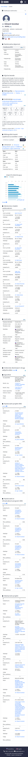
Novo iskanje (4, 6)
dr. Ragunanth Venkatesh (18, 225)
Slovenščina (11, 749)
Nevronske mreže (19, 485)
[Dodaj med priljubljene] (25, 14)
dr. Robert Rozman (20, 283)
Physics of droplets (20, 730)
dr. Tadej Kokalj (19, 295)
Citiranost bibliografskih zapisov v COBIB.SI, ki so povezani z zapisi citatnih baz (12, 146)
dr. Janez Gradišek (19, 439)
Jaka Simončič (18, 213)
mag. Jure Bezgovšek (18, 272)
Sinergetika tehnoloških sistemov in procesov (18, 565)
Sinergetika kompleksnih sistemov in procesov (18, 511)
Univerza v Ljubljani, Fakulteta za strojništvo (20, 384)
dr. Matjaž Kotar (19, 236)
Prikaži (23, 140)
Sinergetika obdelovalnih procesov (18, 433)
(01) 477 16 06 (7, 33)
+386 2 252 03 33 (9, 751)
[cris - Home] (4, 2)
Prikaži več (21, 200)
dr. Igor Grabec (19, 455)
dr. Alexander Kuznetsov (18, 248)
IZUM (7, 753)
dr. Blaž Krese (18, 260)
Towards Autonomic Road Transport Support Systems (20, 666)
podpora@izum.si (19, 751)
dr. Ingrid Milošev (19, 424)
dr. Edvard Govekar (20, 476)
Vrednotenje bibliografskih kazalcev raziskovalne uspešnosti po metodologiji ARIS (12, 103)
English (20, 749)
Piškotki (9, 755)
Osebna (18, 93)
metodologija (16, 99)
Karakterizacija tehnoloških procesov (18, 449)
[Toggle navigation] (25, 2)
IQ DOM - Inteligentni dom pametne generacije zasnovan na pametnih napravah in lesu (20, 629)
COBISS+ (4, 95)
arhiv (15, 130)
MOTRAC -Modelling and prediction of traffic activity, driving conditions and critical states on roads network (20, 684)
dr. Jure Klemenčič (19, 306)
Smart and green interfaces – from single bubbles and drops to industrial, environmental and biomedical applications (20, 648)
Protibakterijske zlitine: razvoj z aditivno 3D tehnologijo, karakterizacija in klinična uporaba (19, 415)
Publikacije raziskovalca (10, 10)
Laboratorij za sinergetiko (18, 388)
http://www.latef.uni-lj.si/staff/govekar (15, 37)
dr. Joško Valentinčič (18, 614)
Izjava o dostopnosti (16, 755)
